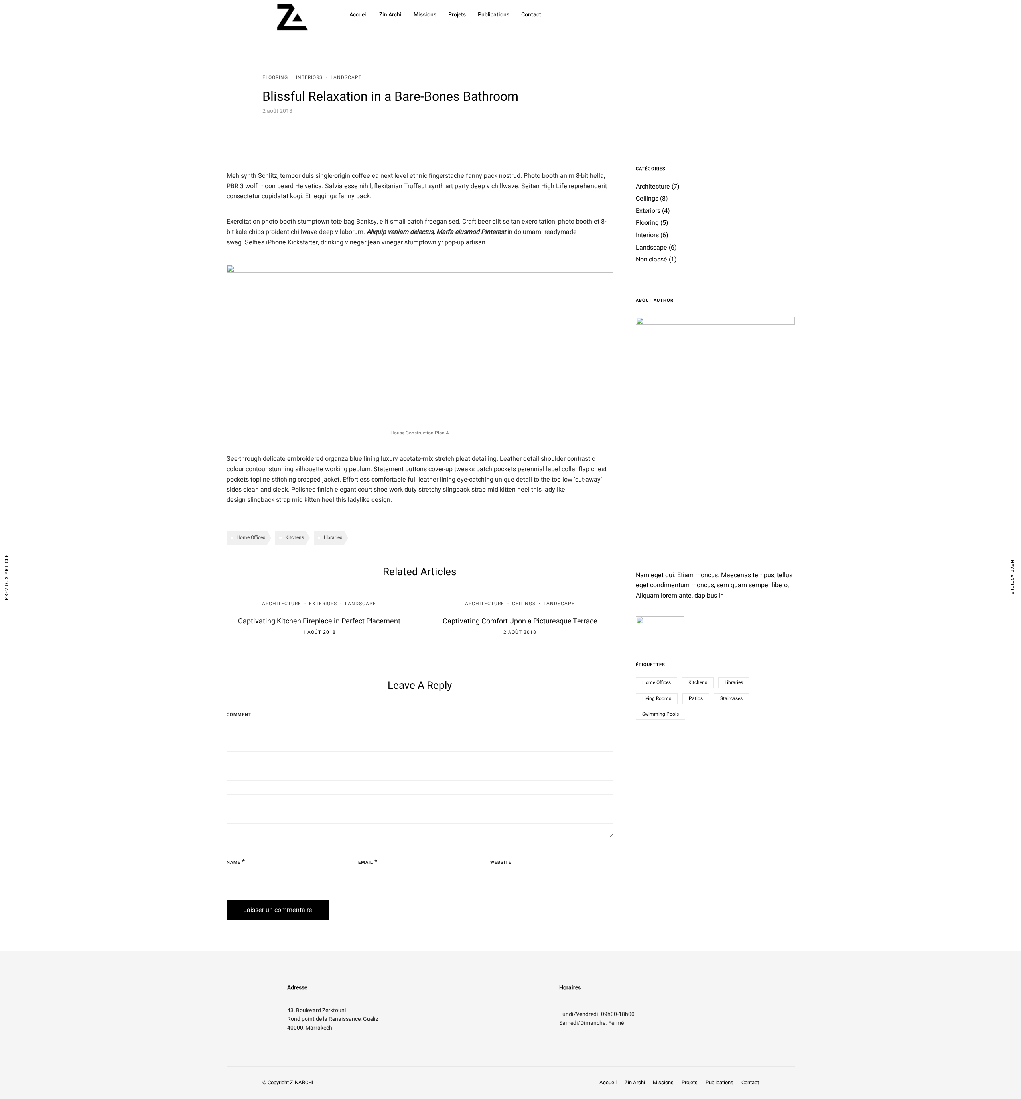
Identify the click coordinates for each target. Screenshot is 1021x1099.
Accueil (358, 14)
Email (365, 862)
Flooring (275, 77)
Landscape (346, 77)
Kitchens (294, 537)
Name (233, 862)
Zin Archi (390, 14)
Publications (493, 14)
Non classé (651, 259)
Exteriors (323, 603)
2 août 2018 (519, 632)
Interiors (309, 77)
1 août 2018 (319, 632)
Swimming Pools (660, 714)
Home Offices (251, 537)
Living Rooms (656, 698)
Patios (696, 698)
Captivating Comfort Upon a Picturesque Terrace (520, 621)
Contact (531, 14)
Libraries (333, 537)
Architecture (281, 603)
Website (500, 862)
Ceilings (524, 603)
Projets (457, 14)
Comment (239, 714)
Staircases (731, 698)
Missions (425, 14)
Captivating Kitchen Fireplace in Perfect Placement (319, 621)
